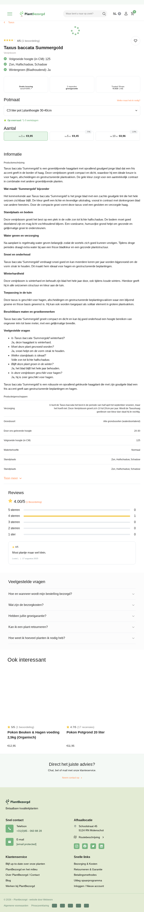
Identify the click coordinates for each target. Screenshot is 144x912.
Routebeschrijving (90, 837)
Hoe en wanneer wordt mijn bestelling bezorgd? (40, 593)
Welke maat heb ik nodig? (128, 100)
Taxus (11, 22)
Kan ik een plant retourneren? (28, 627)
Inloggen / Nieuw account (89, 886)
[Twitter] (93, 846)
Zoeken (104, 13)
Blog (8, 880)
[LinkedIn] (101, 846)
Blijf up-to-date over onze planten (25, 863)
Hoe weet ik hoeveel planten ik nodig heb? (36, 638)
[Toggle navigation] (9, 13)
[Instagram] (77, 846)
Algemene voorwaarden (16, 905)
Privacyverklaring (40, 905)
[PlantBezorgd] (32, 13)
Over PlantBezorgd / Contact (23, 874)
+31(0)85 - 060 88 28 (29, 830)
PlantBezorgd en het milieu (22, 869)
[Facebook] (85, 846)
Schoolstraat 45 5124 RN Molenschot (91, 828)
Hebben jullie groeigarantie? (27, 615)
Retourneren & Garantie (88, 869)
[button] (135, 40)
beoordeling (30, 40)
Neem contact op (70, 777)
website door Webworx (41, 899)
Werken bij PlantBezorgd (20, 886)
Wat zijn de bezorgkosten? (26, 604)
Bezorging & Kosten (85, 863)
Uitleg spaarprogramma (88, 880)
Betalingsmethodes (85, 874)
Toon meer (11, 478)
